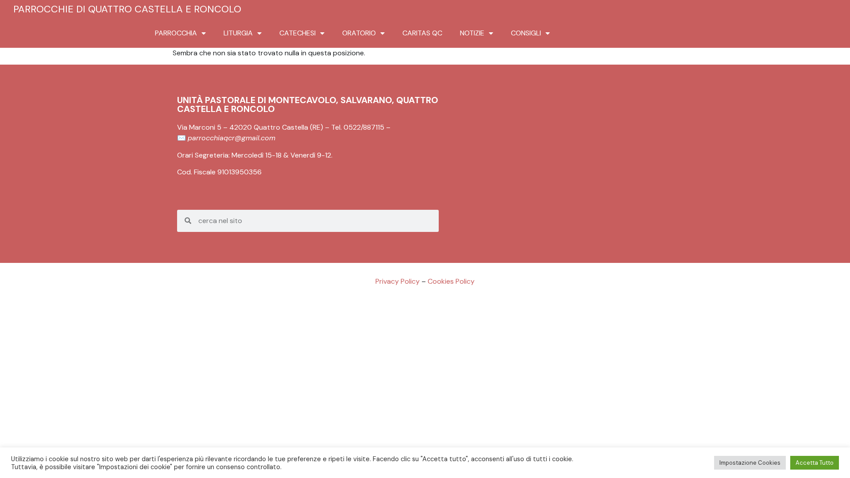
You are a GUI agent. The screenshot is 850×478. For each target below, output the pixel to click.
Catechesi (297, 33)
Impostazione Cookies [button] (749, 462)
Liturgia (238, 33)
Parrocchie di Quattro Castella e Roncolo (127, 9)
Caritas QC (422, 33)
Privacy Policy (397, 281)
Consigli (526, 33)
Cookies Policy (451, 281)
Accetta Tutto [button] (815, 462)
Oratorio (359, 33)
